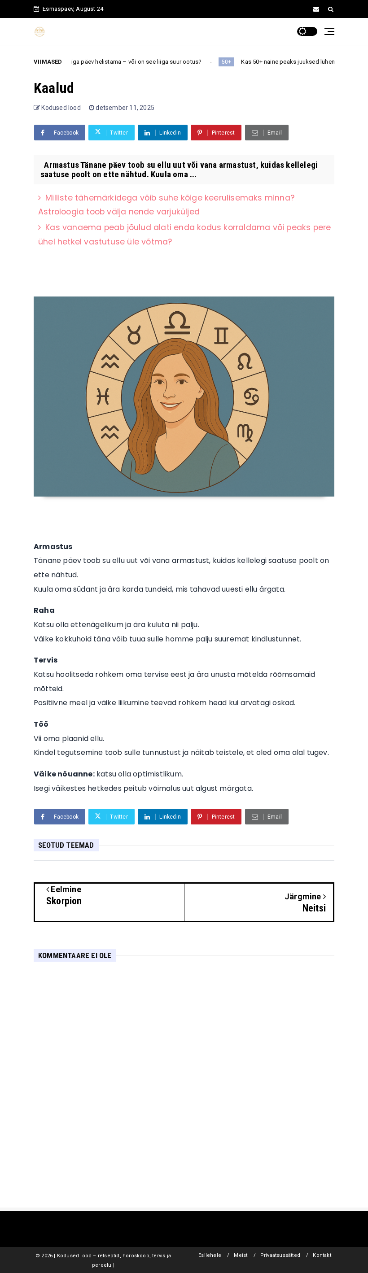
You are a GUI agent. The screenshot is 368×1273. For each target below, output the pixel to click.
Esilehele (209, 1255)
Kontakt (322, 1255)
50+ (184, 62)
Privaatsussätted (280, 1255)
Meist (240, 1255)
